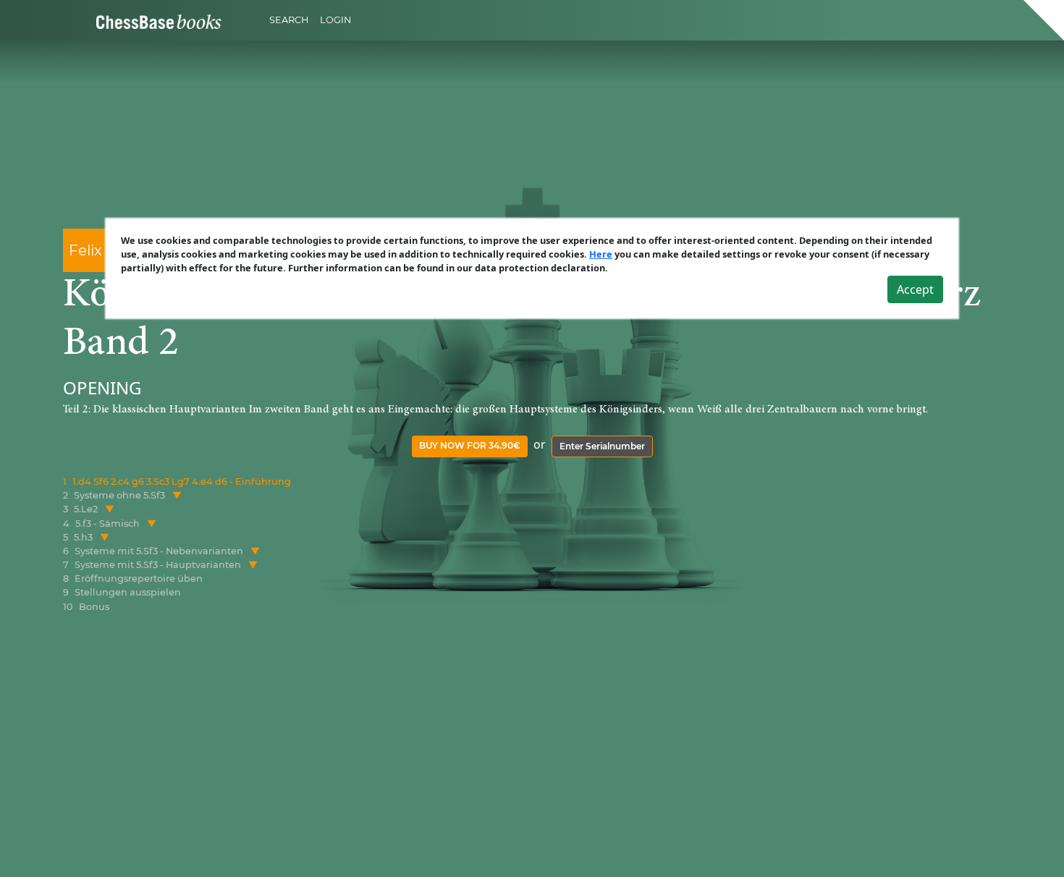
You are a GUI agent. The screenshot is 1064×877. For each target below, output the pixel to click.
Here (600, 253)
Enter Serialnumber (602, 446)
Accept (915, 289)
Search (288, 19)
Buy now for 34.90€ (469, 445)
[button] (177, 495)
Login (335, 19)
